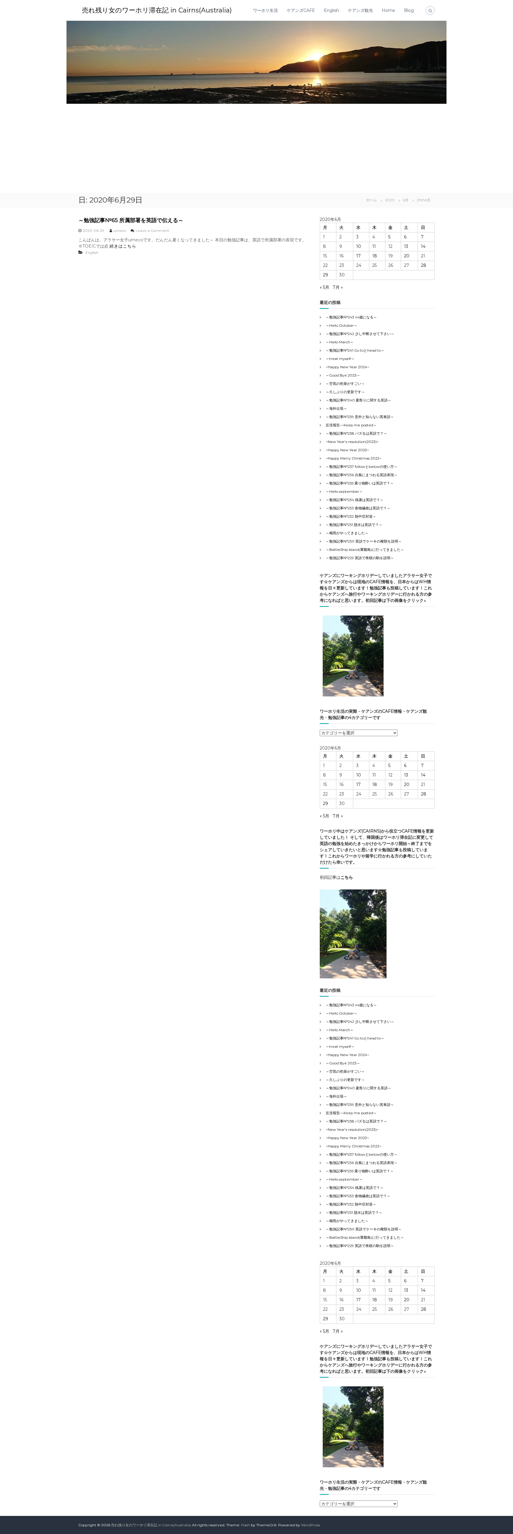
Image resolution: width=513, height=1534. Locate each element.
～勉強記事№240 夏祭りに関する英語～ (358, 400)
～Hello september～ (344, 491)
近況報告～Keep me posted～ (351, 425)
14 (423, 246)
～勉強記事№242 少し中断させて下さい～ (360, 333)
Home (388, 10)
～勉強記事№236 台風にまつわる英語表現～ (362, 475)
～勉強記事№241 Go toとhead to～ (355, 350)
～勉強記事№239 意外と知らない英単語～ (360, 416)
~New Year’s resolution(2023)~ (352, 441)
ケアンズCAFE (301, 10)
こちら (347, 877)
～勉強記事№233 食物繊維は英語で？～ (358, 508)
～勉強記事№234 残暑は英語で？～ (355, 499)
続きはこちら (123, 246)
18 (374, 256)
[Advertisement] (256, 148)
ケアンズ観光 (360, 10)
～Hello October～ (341, 325)
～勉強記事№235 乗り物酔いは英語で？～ (360, 483)
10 (358, 246)
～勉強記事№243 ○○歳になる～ (351, 317)
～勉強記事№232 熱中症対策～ (351, 516)
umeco (120, 230)
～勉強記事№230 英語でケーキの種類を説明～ (364, 541)
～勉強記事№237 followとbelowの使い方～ (362, 466)
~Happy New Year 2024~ (347, 367)
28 (423, 265)
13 (406, 246)
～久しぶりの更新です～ (345, 392)
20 (406, 256)
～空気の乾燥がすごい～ (345, 383)
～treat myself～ (340, 358)
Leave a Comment (152, 230)
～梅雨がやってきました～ (347, 533)
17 (358, 256)
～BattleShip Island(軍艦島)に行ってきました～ (365, 549)
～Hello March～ (340, 342)
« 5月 (324, 287)
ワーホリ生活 (265, 10)
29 (325, 275)
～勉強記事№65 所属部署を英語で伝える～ (130, 220)
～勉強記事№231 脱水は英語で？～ (354, 524)
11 (374, 246)
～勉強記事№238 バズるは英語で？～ (356, 433)
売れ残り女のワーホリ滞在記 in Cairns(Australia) (157, 10)
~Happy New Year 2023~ (347, 450)
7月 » (338, 287)
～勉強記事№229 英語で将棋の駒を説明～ (360, 558)
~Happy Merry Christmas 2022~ (353, 458)
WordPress (310, 1525)
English (331, 10)
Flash (245, 1525)
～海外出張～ (340, 408)
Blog (409, 10)
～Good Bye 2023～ (343, 375)
